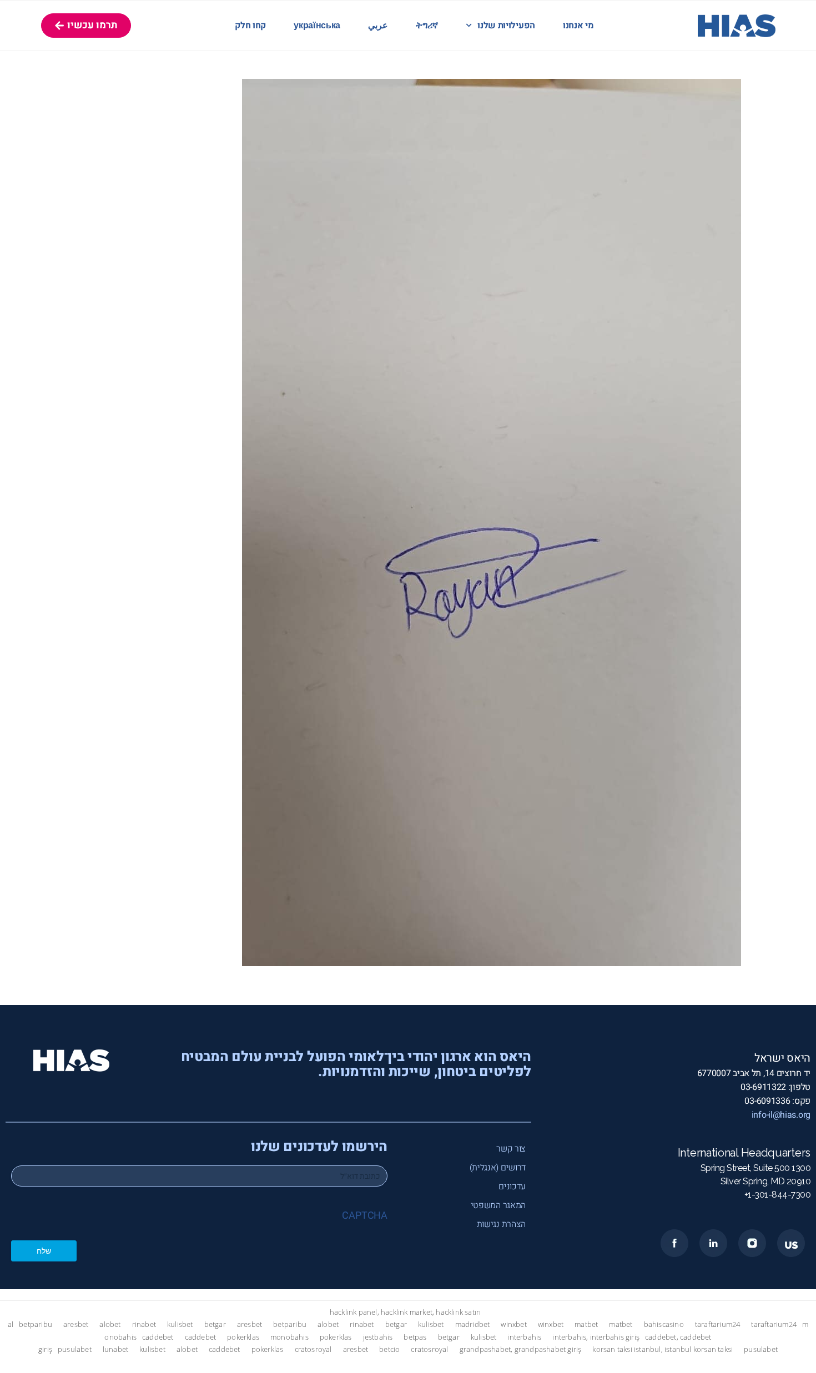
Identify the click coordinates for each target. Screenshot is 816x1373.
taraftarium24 (718, 1324)
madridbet (472, 1324)
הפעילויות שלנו (506, 25)
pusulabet (75, 1349)
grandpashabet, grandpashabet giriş (521, 1349)
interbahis (524, 1337)
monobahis (289, 1337)
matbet (586, 1324)
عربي (378, 25)
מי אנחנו (578, 25)
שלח (44, 1250)
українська (317, 25)
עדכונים (512, 1186)
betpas (415, 1337)
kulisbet (180, 1324)
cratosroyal (313, 1349)
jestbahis (378, 1337)
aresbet (75, 1324)
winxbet (513, 1324)
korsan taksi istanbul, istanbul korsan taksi (662, 1349)
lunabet (115, 1349)
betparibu (35, 1324)
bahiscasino (664, 1324)
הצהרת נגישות (501, 1224)
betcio (389, 1349)
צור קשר (511, 1148)
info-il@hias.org (781, 1115)
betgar (215, 1324)
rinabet (144, 1324)
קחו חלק (250, 25)
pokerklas (243, 1337)
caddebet (158, 1337)
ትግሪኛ (427, 25)
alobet (109, 1324)
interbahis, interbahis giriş (595, 1337)
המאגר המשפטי (498, 1205)
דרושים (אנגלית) (498, 1167)
